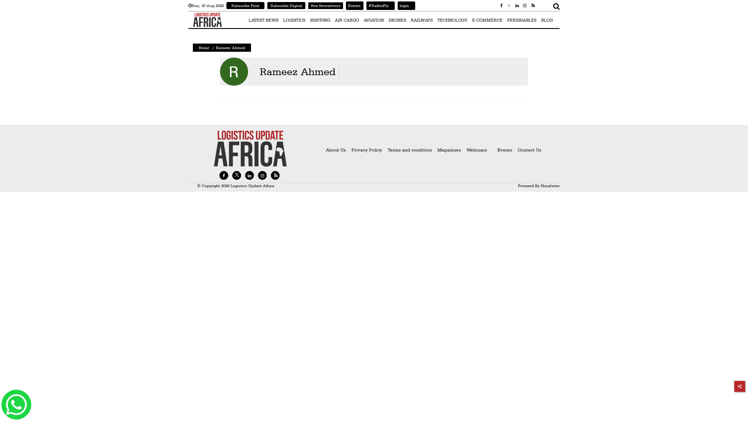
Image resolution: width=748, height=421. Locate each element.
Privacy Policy (367, 150)
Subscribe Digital (286, 5)
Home (204, 47)
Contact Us (529, 150)
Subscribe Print (245, 5)
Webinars (477, 150)
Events (353, 5)
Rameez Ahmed (298, 71)
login (403, 5)
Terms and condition (410, 150)
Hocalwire (550, 185)
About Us (336, 150)
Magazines (449, 150)
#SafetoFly (377, 5)
